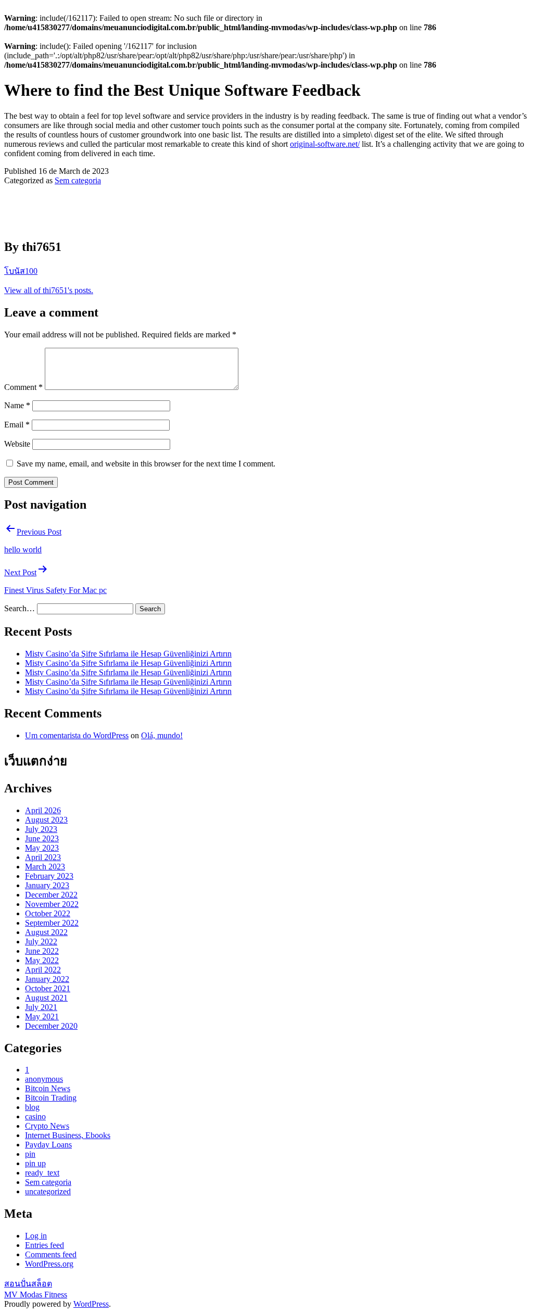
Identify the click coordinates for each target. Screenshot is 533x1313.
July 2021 (41, 1007)
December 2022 (51, 894)
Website (17, 443)
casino (35, 1116)
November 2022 (52, 904)
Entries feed (44, 1245)
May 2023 (42, 847)
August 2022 (46, 932)
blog (32, 1107)
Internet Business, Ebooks (67, 1135)
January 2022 (47, 979)
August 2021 (46, 997)
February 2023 (49, 876)
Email (17, 424)
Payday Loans (48, 1144)
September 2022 (52, 922)
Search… (19, 608)
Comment (23, 387)
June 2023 (42, 838)
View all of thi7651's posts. (48, 290)
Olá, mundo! (162, 735)
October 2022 (47, 913)
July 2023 (41, 829)
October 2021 (47, 988)
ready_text (42, 1172)
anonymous (44, 1079)
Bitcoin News (47, 1088)
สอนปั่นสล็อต (28, 1283)
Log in (36, 1235)
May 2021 (42, 1016)
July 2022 (41, 941)
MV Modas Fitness (35, 1294)
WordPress (91, 1303)
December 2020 (51, 1025)
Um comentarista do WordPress (77, 735)
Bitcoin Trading (51, 1097)
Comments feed (51, 1254)
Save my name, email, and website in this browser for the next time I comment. (146, 463)
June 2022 (42, 950)
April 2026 (43, 810)
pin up (35, 1163)
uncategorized (48, 1191)
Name (17, 405)
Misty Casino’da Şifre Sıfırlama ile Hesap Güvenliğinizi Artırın (128, 653)
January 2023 (47, 885)
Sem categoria (78, 180)
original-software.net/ (325, 144)
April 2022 (43, 969)
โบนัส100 (20, 271)
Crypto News (47, 1125)
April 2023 (43, 857)
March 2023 (45, 866)
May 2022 (42, 960)
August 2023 (46, 819)
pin (30, 1154)
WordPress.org (49, 1263)
